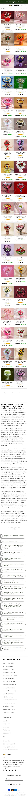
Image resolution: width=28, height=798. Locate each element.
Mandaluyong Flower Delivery (10, 675)
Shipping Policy (6, 730)
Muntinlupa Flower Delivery (9, 684)
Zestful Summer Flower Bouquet (20, 47)
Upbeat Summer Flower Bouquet (20, 279)
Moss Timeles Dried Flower (7, 383)
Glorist (8, 792)
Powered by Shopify (14, 792)
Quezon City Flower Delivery (10, 700)
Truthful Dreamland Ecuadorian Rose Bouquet (7, 301)
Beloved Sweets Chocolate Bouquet (7, 69)
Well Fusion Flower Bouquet (21, 153)
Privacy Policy (6, 724)
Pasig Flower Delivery (8, 697)
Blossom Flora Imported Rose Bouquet (7, 153)
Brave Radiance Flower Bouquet (7, 322)
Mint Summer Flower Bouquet (20, 362)
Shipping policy (22, 795)
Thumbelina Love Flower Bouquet (7, 217)
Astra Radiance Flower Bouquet (20, 341)
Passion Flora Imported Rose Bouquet (7, 26)
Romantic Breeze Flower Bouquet (7, 362)
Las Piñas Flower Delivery (9, 666)
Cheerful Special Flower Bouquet (20, 382)
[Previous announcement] (2, 1)
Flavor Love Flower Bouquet (7, 175)
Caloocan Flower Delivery (9, 663)
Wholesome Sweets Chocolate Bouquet (21, 90)
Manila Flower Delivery (8, 678)
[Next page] (23, 392)
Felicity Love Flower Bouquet (7, 196)
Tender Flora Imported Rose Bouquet (7, 237)
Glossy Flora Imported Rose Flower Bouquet (20, 175)
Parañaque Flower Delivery (9, 690)
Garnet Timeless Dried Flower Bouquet (20, 196)
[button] (2, 5)
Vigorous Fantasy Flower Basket (20, 258)
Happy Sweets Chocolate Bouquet (21, 132)
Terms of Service (7, 733)
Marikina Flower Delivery (9, 681)
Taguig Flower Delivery (8, 706)
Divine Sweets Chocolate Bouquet (21, 69)
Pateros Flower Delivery (8, 712)
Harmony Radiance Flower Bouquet (7, 132)
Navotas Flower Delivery (9, 687)
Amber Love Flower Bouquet (21, 237)
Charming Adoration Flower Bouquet (7, 111)
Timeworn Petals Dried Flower (7, 279)
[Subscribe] (21, 779)
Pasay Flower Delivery (8, 693)
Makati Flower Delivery (8, 669)
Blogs (4, 736)
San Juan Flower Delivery (9, 703)
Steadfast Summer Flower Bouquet (20, 111)
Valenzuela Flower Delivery (9, 709)
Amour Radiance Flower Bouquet (7, 341)
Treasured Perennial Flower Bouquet (20, 217)
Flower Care (6, 720)
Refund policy (22, 793)
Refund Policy (6, 727)
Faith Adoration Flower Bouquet (20, 322)
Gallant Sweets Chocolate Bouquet (7, 90)
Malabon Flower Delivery (9, 672)
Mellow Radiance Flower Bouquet (20, 25)
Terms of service (14, 795)
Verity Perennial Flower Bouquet (7, 258)
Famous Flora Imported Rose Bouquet (7, 48)
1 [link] (4, 392)
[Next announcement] (25, 1)
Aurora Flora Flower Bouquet (20, 300)
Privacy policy (7, 795)
